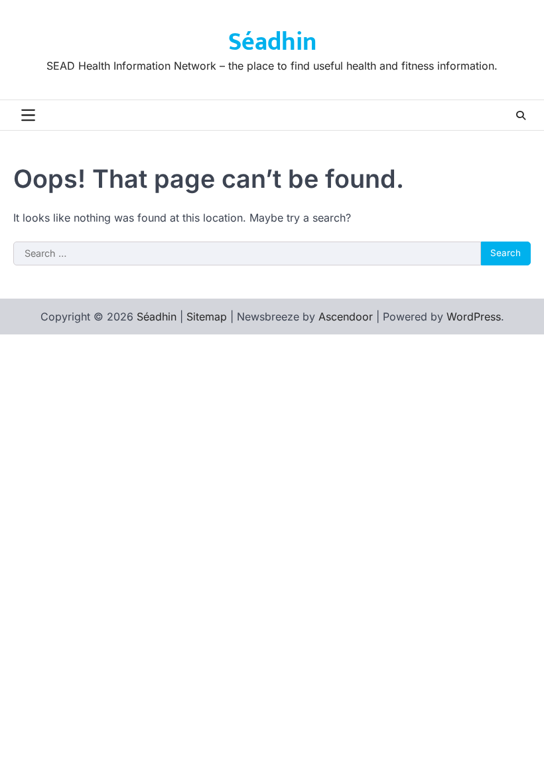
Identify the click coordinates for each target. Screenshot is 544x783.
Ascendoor (345, 316)
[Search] (521, 115)
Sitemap (206, 316)
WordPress (473, 316)
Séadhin (272, 42)
